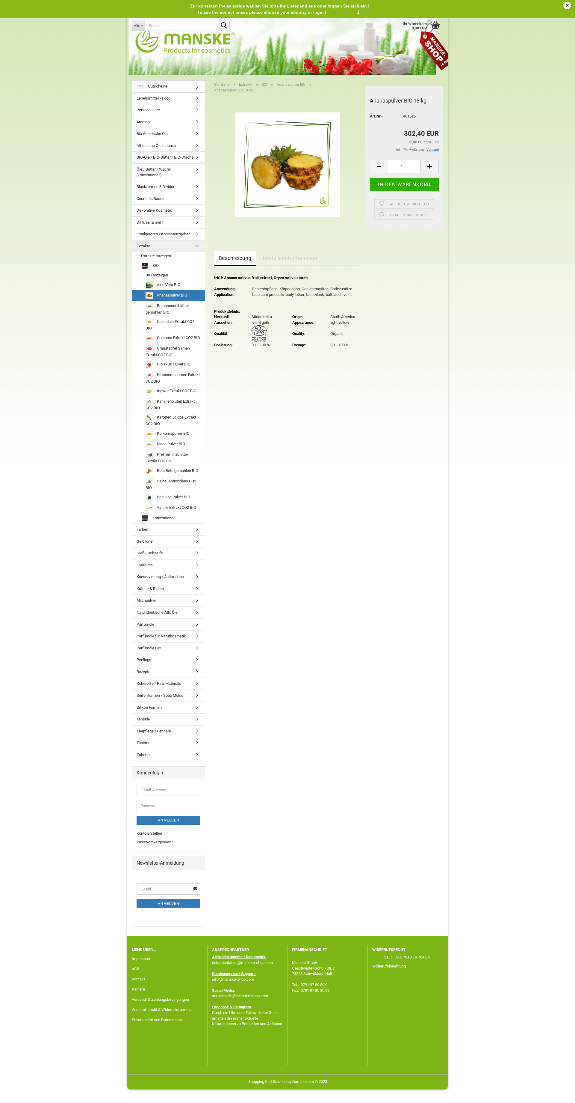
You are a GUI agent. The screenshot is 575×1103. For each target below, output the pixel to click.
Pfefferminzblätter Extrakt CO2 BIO (167, 457)
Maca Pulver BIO (170, 444)
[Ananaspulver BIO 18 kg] (287, 164)
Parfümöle (145, 624)
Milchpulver (146, 600)
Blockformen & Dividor (155, 186)
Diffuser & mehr (150, 222)
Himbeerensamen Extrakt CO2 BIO (173, 377)
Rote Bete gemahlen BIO (177, 470)
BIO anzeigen (157, 275)
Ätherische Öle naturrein (157, 145)
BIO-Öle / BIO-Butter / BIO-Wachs (165, 157)
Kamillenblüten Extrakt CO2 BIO (170, 404)
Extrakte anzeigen (156, 256)
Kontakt (138, 979)
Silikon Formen (149, 707)
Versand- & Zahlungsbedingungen (160, 999)
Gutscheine (157, 86)
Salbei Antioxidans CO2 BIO (171, 484)
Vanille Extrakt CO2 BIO (176, 507)
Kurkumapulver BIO (173, 433)
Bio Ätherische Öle (152, 133)
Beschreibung (235, 258)
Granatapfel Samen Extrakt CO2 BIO (168, 351)
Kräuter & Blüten (150, 588)
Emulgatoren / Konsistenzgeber (163, 234)
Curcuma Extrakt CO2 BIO (178, 337)
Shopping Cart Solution (267, 1081)
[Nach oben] (559, 1094)
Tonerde (143, 743)
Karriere (138, 989)
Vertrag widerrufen (407, 957)
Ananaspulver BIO (171, 295)
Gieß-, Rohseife (150, 553)
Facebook (220, 1007)
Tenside (143, 719)
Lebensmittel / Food (153, 98)
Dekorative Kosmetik (154, 210)
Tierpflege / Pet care (154, 731)
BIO (155, 265)
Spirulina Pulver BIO (173, 497)
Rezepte (143, 671)
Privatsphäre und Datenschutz (157, 1020)
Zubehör (144, 755)
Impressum (141, 958)
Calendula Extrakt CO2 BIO (170, 324)
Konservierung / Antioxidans (160, 576)
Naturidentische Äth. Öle (157, 612)
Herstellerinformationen (288, 258)
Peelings (144, 659)
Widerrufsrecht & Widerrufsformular (162, 1009)
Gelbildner (145, 541)
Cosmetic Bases (150, 198)
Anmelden (168, 820)
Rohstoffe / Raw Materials (159, 683)
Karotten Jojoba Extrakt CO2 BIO (171, 420)
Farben (142, 529)
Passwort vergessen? (155, 842)
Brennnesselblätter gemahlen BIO (167, 309)
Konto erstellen (149, 833)
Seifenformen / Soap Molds (160, 695)
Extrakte (143, 246)
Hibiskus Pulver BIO (173, 364)
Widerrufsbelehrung (389, 966)
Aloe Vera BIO (168, 284)
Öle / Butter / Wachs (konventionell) (154, 172)
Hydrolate (145, 565)
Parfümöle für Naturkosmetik (161, 636)
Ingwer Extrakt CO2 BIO (176, 391)
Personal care (148, 110)
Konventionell (163, 518)
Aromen (143, 122)
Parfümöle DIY (149, 648)
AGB (135, 969)
